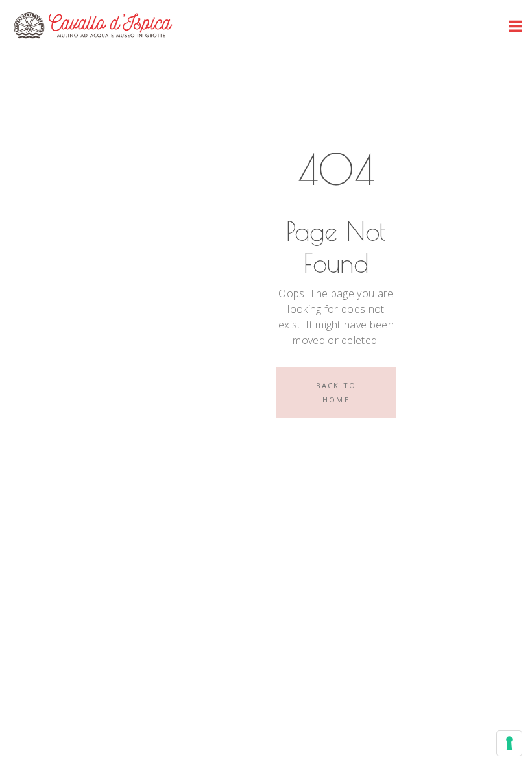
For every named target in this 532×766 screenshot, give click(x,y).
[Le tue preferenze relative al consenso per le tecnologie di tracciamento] (509, 743)
